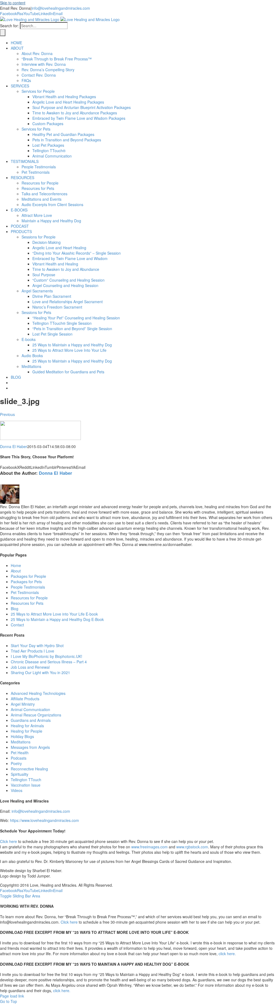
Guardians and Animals (31, 720)
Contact (17, 624)
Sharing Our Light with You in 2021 (40, 672)
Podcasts (18, 758)
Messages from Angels (30, 747)
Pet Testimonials (25, 592)
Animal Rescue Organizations (36, 715)
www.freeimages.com (149, 846)
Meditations (20, 742)
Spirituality (19, 774)
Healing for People (26, 731)
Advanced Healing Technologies (38, 693)
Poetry (16, 763)
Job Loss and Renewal (30, 667)
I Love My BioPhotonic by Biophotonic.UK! (46, 656)
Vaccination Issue (25, 785)
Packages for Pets (26, 581)
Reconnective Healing (29, 768)
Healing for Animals (27, 725)
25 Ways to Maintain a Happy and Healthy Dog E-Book (57, 619)
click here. (227, 953)
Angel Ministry (23, 704)
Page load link (12, 996)
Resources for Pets (27, 603)
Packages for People (28, 576)
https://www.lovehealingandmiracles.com (44, 820)
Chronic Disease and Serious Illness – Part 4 (49, 661)
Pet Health (20, 752)
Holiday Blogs (22, 736)
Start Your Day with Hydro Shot (37, 645)
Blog (14, 608)
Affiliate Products (25, 698)
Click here (8, 841)
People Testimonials (28, 587)
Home (16, 565)
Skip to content (12, 2)
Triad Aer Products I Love (32, 651)
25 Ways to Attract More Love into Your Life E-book (54, 614)
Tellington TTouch (26, 779)
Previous (7, 414)
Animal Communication (30, 709)
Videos (16, 790)
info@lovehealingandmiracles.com (61, 8)
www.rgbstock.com (192, 846)
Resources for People (29, 597)
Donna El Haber (13, 446)
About (16, 570)
